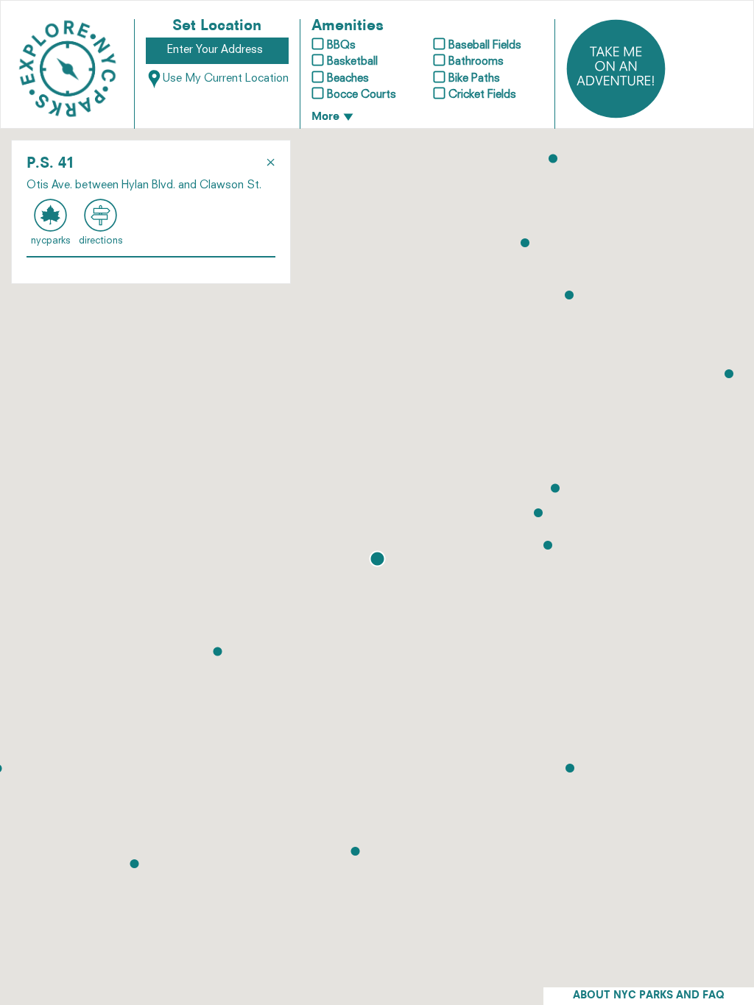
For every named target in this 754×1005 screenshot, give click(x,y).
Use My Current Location (226, 79)
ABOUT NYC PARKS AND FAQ (649, 995)
